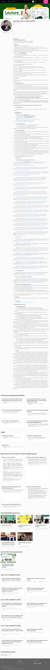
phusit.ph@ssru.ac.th (17, 22)
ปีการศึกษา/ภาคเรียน (4, 654)
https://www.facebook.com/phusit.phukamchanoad (23, 121)
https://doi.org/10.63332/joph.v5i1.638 (20, 185)
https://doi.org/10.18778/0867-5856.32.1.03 (37, 225)
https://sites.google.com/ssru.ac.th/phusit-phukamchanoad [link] (29, 119)
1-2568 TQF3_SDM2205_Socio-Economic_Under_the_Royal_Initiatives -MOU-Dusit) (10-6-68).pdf (13, 609)
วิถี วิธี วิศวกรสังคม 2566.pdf (42, 489)
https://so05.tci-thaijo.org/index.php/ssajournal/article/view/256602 (26, 268)
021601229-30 (11, 666)
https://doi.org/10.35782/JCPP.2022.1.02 (36, 229)
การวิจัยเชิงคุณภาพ (17, 473)
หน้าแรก (3, 661)
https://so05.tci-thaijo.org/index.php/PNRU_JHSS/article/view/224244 (25, 251)
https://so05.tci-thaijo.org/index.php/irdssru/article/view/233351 (32, 274)
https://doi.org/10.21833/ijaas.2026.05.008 (22, 169)
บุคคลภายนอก (39, 1)
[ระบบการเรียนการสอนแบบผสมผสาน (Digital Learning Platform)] (4, 1)
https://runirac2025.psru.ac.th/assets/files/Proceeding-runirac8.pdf (31, 282)
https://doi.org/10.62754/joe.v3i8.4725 (36, 203)
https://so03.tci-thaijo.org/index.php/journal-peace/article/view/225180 (29, 259)
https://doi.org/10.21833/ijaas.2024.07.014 (31, 212)
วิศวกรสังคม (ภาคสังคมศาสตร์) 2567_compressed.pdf (37, 494)
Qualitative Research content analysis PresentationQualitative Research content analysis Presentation (13, 469)
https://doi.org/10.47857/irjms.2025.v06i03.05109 (22, 180)
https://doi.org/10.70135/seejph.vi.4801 (40, 199)
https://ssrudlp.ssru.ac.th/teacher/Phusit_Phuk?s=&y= (24, 302)
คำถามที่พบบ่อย (20, 661)
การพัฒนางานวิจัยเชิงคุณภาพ (16, 466)
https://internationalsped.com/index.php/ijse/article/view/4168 (24, 165)
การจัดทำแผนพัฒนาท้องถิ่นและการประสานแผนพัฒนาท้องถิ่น (37, 461)
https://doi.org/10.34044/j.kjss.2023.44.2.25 (32, 216)
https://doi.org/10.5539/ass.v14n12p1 (19, 235)
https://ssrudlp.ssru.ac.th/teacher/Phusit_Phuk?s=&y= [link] (28, 118)
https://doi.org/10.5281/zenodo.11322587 (27, 174)
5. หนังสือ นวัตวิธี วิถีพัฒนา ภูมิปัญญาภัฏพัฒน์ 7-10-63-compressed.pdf (37, 438)
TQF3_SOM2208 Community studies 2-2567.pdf (38, 581)
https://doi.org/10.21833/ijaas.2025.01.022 (22, 189)
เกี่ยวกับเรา (35, 661)
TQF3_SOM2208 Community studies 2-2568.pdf (36, 632)
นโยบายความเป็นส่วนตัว (21, 662)
